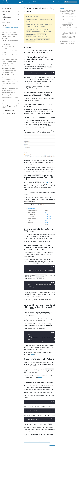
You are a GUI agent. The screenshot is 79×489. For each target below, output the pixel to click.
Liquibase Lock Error (7, 63)
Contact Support (57, 2)
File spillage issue (6, 66)
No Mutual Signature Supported (10, 81)
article (44, 88)
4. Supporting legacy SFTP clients (67, 41)
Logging (4, 25)
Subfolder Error (6, 77)
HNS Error (4, 48)
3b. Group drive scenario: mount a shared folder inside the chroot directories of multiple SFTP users (69, 37)
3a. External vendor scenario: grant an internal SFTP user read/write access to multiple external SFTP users (69, 32)
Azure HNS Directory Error (8, 74)
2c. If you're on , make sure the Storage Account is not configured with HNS (69, 24)
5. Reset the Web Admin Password (67, 43)
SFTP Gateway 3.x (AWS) (29, 2)
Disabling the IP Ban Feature (9, 61)
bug (47, 182)
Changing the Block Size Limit (9, 59)
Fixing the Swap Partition (8, 86)
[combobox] (70, 2)
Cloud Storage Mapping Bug (9, 94)
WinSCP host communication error (10, 34)
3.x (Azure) (41, 2)
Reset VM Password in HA (8, 90)
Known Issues (5, 30)
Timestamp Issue (6, 57)
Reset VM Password (7, 44)
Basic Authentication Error (8, 46)
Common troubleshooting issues (10, 27)
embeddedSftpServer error (9, 92)
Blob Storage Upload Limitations (10, 54)
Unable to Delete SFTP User (9, 70)
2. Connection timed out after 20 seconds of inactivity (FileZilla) (67, 14)
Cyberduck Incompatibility (9, 79)
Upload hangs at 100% (8, 72)
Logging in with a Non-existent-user (10, 41)
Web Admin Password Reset (9, 32)
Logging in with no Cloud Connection (8, 37)
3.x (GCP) (48, 2)
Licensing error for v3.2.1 (8, 68)
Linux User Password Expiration (10, 88)
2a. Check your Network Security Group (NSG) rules (69, 17)
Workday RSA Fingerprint (8, 83)
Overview (62, 8)
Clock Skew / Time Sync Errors (10, 97)
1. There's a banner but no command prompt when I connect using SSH (68, 11)
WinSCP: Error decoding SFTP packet (9, 51)
